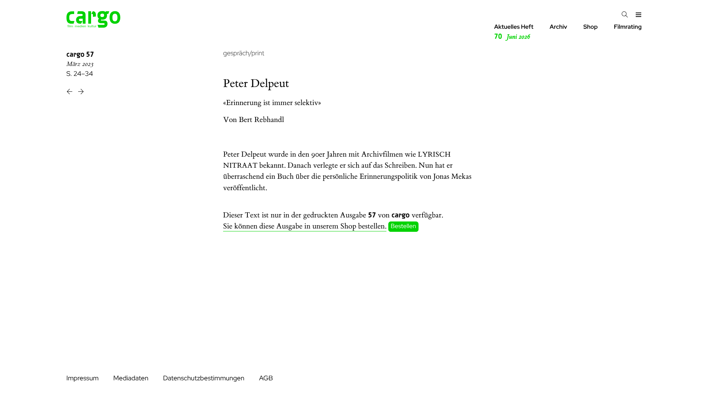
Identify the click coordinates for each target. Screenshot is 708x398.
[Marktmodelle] (81, 92)
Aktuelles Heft (514, 32)
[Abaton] (70, 92)
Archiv (558, 27)
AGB (266, 378)
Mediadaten (130, 378)
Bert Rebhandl (261, 120)
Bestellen (403, 227)
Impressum (82, 378)
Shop (590, 27)
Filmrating (628, 27)
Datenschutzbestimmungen (203, 378)
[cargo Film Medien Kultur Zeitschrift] (93, 25)
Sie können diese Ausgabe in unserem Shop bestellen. (304, 226)
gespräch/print (243, 53)
